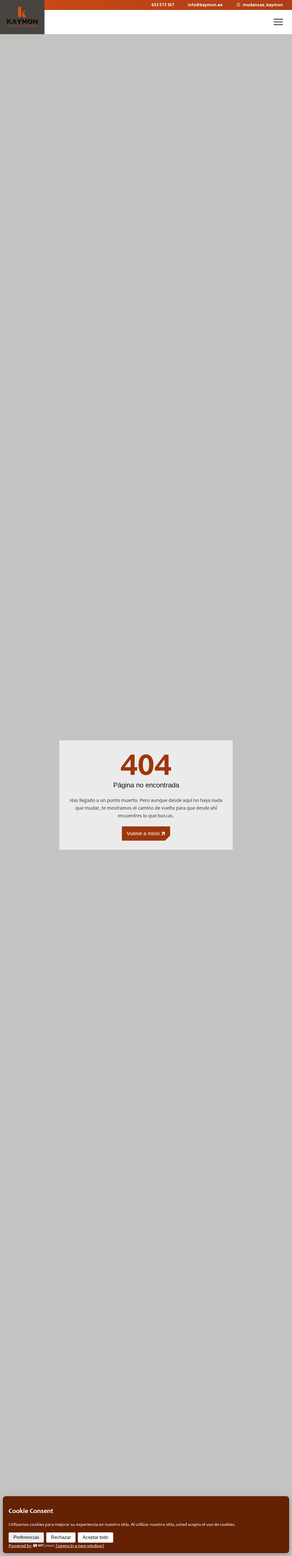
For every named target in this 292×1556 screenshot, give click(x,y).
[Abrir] (278, 21)
